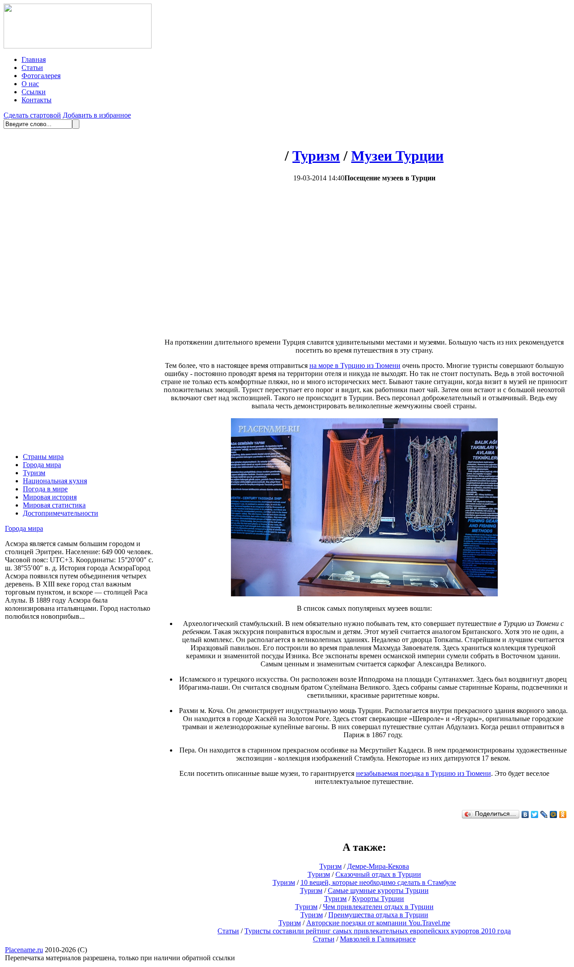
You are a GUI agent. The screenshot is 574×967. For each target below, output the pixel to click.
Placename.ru (24, 950)
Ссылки (34, 92)
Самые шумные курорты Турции (378, 890)
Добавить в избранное (97, 115)
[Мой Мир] (553, 814)
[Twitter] (534, 814)
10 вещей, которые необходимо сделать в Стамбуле (378, 882)
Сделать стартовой (32, 115)
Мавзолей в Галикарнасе (378, 939)
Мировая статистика (54, 505)
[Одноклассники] (563, 814)
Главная (34, 59)
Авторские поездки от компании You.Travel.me (378, 923)
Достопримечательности (60, 513)
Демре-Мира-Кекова (378, 866)
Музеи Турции (397, 156)
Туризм (34, 473)
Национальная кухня (55, 481)
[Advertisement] (288, 260)
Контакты (37, 100)
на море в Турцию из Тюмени (354, 365)
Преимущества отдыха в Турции (378, 915)
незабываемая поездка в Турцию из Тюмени (423, 773)
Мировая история (50, 497)
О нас (30, 84)
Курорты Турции (378, 898)
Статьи (32, 67)
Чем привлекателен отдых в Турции (378, 906)
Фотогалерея (41, 75)
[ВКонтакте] (525, 814)
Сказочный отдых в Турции (378, 874)
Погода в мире (45, 489)
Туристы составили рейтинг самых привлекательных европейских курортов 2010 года (377, 931)
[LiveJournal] (544, 814)
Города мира (42, 464)
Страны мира (43, 456)
